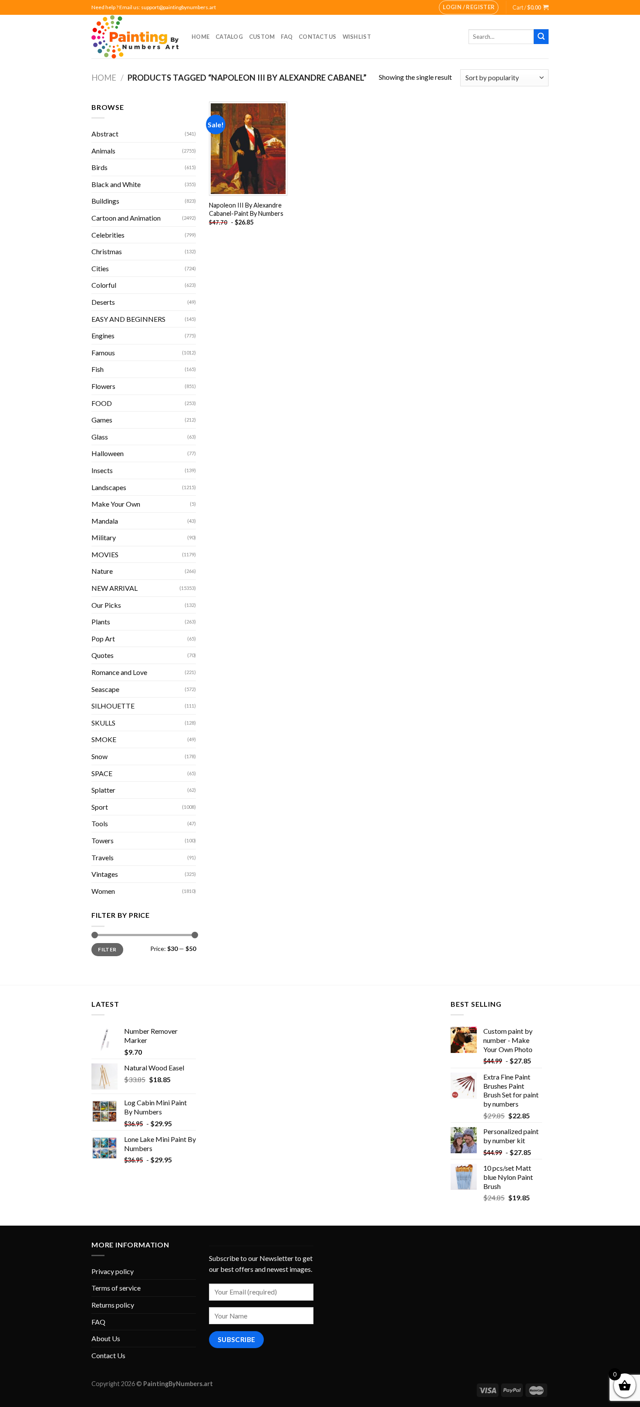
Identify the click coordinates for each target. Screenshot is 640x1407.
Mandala (104, 521)
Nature (102, 571)
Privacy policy (112, 1271)
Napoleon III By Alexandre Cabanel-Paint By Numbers (246, 209)
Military (103, 537)
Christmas (106, 251)
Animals (103, 150)
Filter (107, 949)
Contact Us (318, 36)
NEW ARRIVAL (114, 588)
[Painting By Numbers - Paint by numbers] (135, 36)
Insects (102, 470)
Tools (99, 823)
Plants (100, 621)
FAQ (287, 36)
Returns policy (112, 1305)
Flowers (103, 386)
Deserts (103, 302)
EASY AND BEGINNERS (128, 319)
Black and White (116, 184)
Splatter (103, 790)
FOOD (101, 403)
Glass (99, 437)
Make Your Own (115, 504)
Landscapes (108, 487)
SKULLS (103, 723)
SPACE (101, 773)
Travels (102, 857)
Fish (97, 369)
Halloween (107, 453)
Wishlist (357, 36)
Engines (103, 335)
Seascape (105, 689)
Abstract (104, 133)
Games (101, 420)
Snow (99, 756)
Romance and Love (119, 672)
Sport (99, 807)
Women (103, 891)
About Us (105, 1338)
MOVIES (104, 554)
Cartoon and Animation (126, 218)
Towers (102, 840)
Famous (103, 352)
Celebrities (108, 235)
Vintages (104, 874)
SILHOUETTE (113, 706)
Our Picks (106, 605)
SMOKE (103, 739)
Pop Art (103, 638)
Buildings (105, 201)
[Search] (541, 36)
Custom (262, 36)
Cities (100, 268)
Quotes (102, 655)
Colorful (103, 285)
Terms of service (116, 1288)
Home (200, 36)
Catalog (229, 36)
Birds (99, 167)
